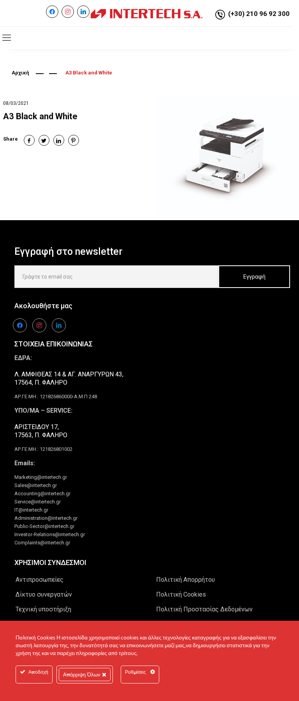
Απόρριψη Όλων (82, 674)
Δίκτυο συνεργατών (44, 594)
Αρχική (20, 73)
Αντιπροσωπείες (39, 579)
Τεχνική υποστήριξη (43, 609)
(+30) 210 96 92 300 (259, 14)
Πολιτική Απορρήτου (185, 579)
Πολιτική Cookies (181, 594)
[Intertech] (146, 13)
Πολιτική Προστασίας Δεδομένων (204, 609)
